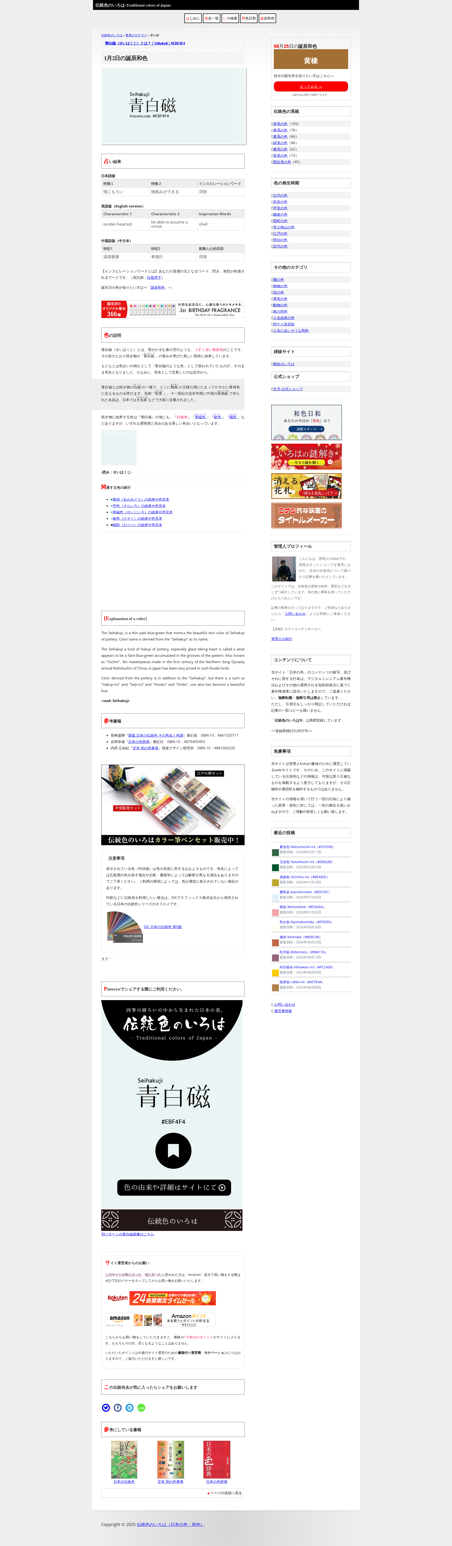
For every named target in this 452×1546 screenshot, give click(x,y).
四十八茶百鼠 (284, 324)
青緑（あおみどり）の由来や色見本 (141, 499)
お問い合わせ (295, 613)
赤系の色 (280, 123)
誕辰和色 (267, 18)
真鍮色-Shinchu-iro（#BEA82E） (300, 879)
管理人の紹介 (281, 638)
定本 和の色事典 (145, 748)
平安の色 (280, 208)
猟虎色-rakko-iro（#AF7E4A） (298, 984)
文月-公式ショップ (288, 388)
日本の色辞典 (138, 741)
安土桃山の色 (284, 227)
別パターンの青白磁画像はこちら (127, 1234)
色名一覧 (212, 18)
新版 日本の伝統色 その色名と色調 (155, 735)
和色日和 (249, 18)
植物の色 (280, 286)
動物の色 (280, 305)
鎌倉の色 (280, 214)
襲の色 (278, 279)
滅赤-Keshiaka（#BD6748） (296, 939)
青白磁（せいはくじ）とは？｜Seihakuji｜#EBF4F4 (145, 43)
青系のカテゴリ (136, 35)
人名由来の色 (284, 317)
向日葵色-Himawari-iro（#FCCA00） (303, 969)
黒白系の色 (282, 161)
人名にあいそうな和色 (291, 330)
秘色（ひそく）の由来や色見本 (137, 518)
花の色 (278, 292)
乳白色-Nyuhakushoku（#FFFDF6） (302, 924)
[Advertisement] (173, 568)
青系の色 (280, 130)
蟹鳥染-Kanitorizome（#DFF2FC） (301, 894)
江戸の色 (280, 233)
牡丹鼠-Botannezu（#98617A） (299, 954)
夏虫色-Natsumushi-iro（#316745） (303, 849)
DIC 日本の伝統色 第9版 (163, 926)
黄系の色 (280, 136)
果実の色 (280, 298)
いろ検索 (230, 18)
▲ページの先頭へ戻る (224, 1492)
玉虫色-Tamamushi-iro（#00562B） (303, 864)
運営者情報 (283, 1010)
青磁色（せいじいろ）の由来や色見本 (143, 512)
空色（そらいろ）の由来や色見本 (139, 505)
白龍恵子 (154, 277)
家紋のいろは (284, 363)
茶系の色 (280, 155)
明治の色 (280, 239)
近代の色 (280, 246)
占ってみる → (311, 86)
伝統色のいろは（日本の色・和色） (171, 1524)
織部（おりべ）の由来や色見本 (137, 524)
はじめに (193, 18)
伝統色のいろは (133, 5)
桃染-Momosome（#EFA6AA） (298, 909)
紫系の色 (280, 149)
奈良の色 (280, 201)
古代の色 (280, 195)
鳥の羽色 (280, 311)
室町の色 (280, 220)
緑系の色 (280, 142)
